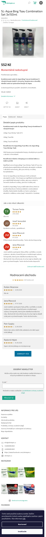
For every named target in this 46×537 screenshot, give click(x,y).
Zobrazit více (23, 354)
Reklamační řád (6, 423)
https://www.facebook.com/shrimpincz (17, 452)
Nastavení (22, 524)
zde (24, 518)
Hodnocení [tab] (12, 117)
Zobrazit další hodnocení (35, 267)
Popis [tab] (5, 117)
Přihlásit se (9, 398)
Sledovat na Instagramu (19, 500)
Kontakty (4, 417)
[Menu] (41, 3)
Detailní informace (7, 96)
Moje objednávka (7, 431)
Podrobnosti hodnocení (29, 20)
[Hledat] (29, 3)
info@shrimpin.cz (10, 443)
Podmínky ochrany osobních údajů (12, 426)
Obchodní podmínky (8, 420)
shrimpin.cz (8, 456)
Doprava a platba (6, 414)
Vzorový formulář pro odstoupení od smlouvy (16, 429)
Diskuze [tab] (19, 117)
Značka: (8, 22)
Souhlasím (22, 531)
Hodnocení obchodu (23, 275)
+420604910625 (9, 446)
